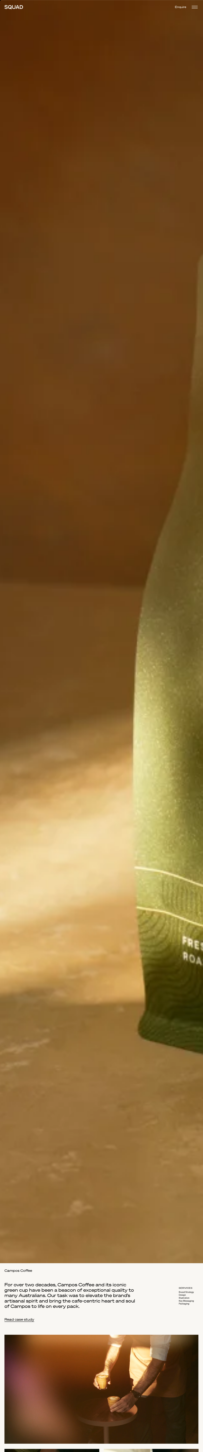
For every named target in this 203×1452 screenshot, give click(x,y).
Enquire (180, 7)
